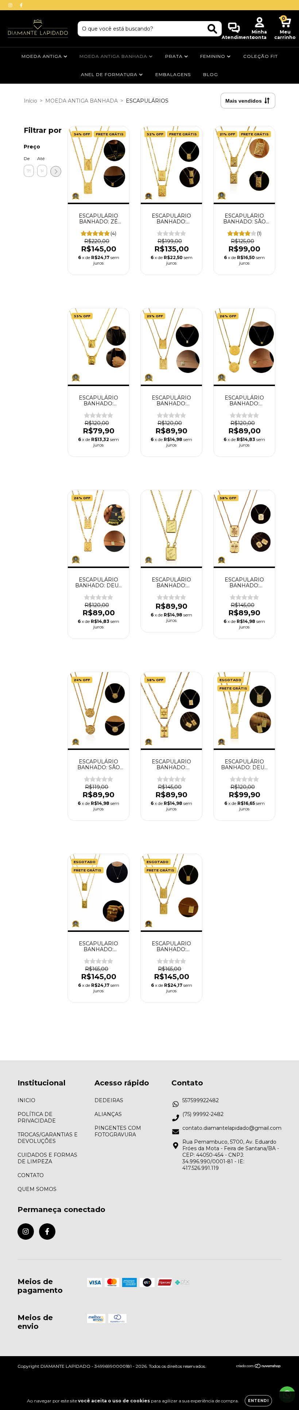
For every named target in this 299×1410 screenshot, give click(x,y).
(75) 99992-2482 (203, 1114)
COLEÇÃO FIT (260, 56)
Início (30, 101)
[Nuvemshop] (258, 1367)
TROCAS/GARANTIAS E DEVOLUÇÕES (48, 1137)
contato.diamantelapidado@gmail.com (231, 1128)
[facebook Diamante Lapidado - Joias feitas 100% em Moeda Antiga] (21, 5)
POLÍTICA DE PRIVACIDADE (37, 1117)
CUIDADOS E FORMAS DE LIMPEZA (47, 1158)
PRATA (174, 56)
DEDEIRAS (108, 1100)
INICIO (26, 1100)
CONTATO (31, 1175)
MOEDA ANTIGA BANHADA (114, 56)
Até (40, 158)
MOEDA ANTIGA (42, 56)
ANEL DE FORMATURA (110, 74)
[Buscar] (212, 28)
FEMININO (213, 56)
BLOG (210, 74)
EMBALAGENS (173, 74)
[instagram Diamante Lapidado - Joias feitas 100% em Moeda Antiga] (10, 5)
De (27, 158)
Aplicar (55, 171)
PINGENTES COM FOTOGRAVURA (117, 1131)
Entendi (258, 1400)
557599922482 (200, 1100)
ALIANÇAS (108, 1114)
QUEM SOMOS (37, 1189)
